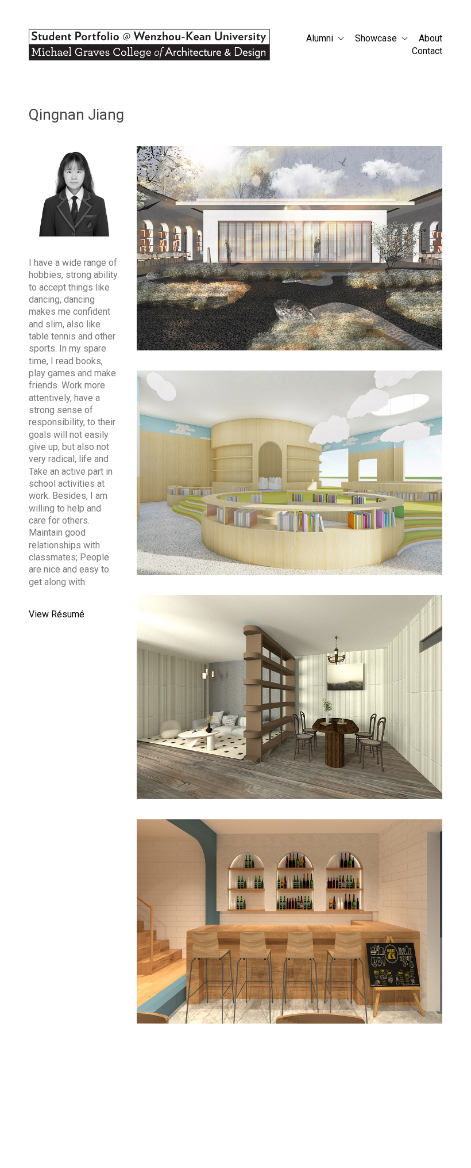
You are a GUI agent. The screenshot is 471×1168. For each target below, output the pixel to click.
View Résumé (56, 614)
